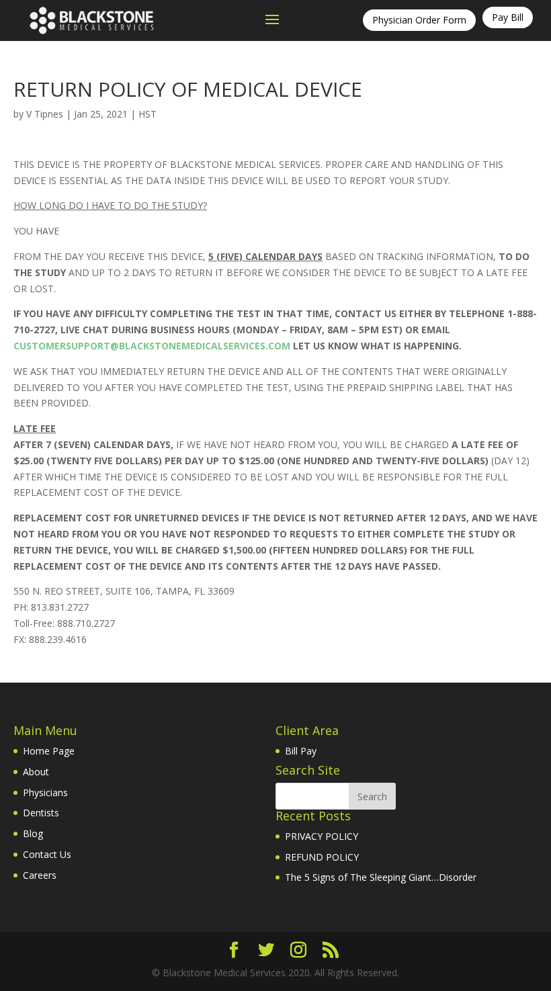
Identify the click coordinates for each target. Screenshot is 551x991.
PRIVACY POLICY (321, 836)
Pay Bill (507, 17)
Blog (33, 833)
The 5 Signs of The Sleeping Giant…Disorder (380, 877)
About (36, 771)
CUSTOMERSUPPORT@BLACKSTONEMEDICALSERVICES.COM (151, 345)
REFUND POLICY (322, 857)
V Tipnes (44, 113)
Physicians (45, 792)
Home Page (49, 750)
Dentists (41, 812)
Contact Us (47, 854)
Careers (39, 875)
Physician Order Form (419, 19)
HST (147, 113)
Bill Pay (300, 750)
